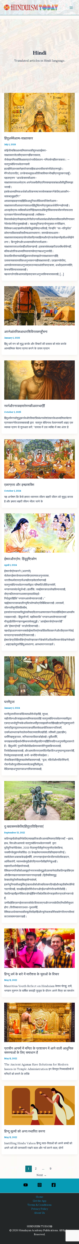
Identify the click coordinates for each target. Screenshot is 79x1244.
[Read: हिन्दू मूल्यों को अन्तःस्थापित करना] (39, 1105)
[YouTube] (25, 1185)
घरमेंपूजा (9, 702)
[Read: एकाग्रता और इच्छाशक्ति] (39, 458)
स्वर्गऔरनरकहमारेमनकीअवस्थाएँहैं (24, 406)
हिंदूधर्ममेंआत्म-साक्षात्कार (18, 138)
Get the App (39, 1200)
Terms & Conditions (39, 1204)
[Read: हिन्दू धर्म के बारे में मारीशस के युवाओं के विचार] (39, 948)
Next (41, 1175)
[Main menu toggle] (71, 8)
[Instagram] (39, 1185)
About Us (39, 1212)
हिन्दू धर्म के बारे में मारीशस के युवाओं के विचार (31, 974)
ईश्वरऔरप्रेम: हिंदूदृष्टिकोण (20, 559)
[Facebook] (53, 1185)
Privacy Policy (39, 1208)
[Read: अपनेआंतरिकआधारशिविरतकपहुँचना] (39, 305)
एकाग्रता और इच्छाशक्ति (19, 485)
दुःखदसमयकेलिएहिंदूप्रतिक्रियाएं (24, 826)
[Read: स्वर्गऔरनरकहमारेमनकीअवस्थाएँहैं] (39, 380)
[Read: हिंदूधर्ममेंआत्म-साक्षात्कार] (39, 112)
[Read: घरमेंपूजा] (39, 675)
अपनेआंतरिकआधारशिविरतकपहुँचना (25, 332)
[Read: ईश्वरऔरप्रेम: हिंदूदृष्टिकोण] (39, 533)
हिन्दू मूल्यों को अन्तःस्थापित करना (24, 1131)
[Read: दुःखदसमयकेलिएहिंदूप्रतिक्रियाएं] (39, 800)
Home (39, 1196)
